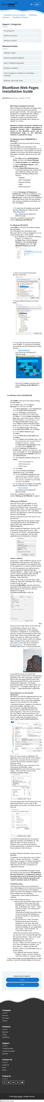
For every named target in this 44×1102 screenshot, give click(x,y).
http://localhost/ (19, 212)
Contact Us (5, 1065)
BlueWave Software (20, 17)
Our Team (5, 1018)
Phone (4, 1070)
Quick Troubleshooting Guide (14, 63)
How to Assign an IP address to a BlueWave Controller (19, 74)
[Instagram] (18, 1082)
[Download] (18, 569)
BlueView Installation (11, 68)
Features (5, 1032)
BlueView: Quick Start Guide (13, 81)
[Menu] (31, 4)
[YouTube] (22, 1082)
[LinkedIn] (13, 1082)
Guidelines (5, 1037)
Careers (4, 1021)
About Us (5, 1015)
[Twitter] (9, 1082)
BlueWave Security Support (15, 15)
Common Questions (8, 1051)
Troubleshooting (7, 1048)
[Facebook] (4, 1082)
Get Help (5, 1054)
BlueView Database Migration (14, 58)
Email (4, 1067)
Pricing (4, 1035)
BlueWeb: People (10, 53)
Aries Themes (18, 1096)
